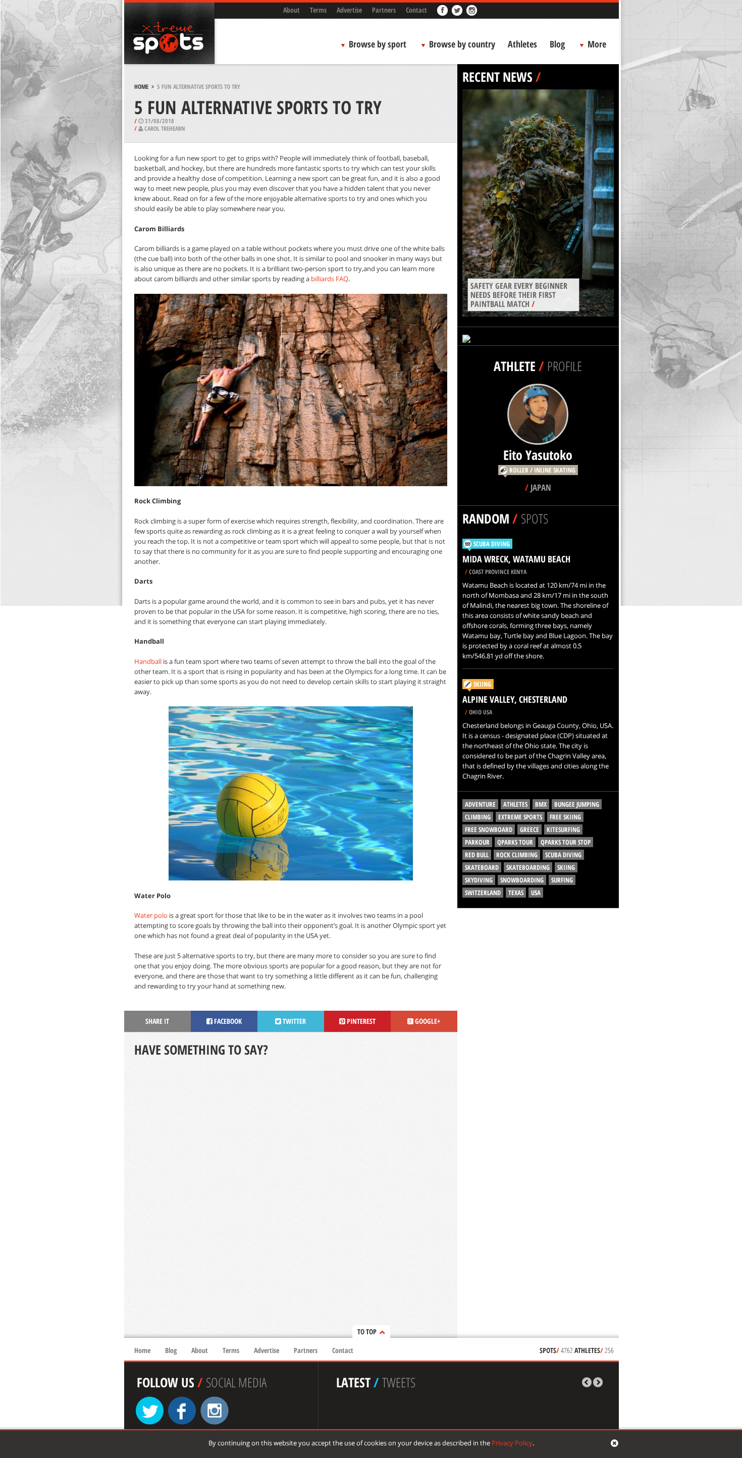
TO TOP (367, 1331)
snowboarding (522, 879)
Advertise (349, 10)
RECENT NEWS (497, 77)
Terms (318, 10)
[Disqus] (290, 1198)
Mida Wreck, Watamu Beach (516, 559)
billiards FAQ (329, 278)
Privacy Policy (512, 1442)
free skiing (565, 816)
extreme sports (520, 816)
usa (536, 892)
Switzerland (483, 892)
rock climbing (517, 854)
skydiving (479, 879)
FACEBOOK (227, 1021)
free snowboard (488, 829)
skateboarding (528, 867)
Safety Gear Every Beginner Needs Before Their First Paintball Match (518, 294)
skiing (566, 867)
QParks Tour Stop (566, 842)
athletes (515, 804)
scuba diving (563, 854)
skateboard (482, 867)
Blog (557, 44)
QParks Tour (515, 842)
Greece (529, 829)
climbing (478, 816)
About (291, 10)
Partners (384, 10)
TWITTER (293, 1021)
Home (141, 86)
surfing (562, 879)
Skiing (482, 684)
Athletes (522, 44)
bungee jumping (576, 804)
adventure (480, 804)
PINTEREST (360, 1021)
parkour (477, 842)
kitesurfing (563, 829)
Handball (148, 661)
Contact (416, 10)
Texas (515, 892)
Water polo (151, 915)
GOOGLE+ (426, 1021)
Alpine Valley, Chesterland (514, 699)
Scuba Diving (491, 543)
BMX (541, 804)
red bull (477, 854)
